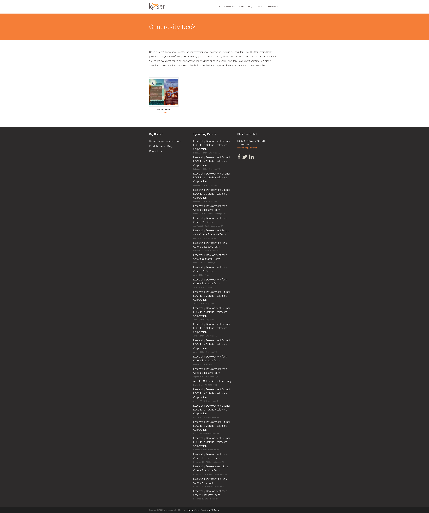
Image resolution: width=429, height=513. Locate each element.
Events (259, 6)
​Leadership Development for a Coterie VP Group (210, 220)
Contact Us (155, 151)
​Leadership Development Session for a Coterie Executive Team (211, 232)
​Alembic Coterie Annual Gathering (212, 381)
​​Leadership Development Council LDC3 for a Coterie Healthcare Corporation (211, 425)
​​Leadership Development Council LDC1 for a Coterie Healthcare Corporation (211, 393)
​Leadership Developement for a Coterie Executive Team (210, 468)
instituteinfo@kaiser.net (247, 148)
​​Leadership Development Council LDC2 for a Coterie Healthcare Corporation (211, 409)
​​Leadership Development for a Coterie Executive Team (210, 281)
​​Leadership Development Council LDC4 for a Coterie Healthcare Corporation (211, 442)
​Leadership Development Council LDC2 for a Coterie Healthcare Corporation (211, 161)
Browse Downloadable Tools (165, 141)
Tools (241, 6)
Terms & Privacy (194, 510)
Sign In (216, 510)
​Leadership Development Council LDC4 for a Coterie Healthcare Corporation (211, 193)
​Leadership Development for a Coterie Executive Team (210, 207)
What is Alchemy (226, 6)
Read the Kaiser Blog (160, 146)
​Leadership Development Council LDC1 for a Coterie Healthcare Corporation (211, 145)
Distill (211, 510)
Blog (250, 6)
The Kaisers (271, 6)
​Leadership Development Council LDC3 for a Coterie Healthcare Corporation (211, 177)
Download (163, 112)
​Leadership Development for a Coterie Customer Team (210, 257)
